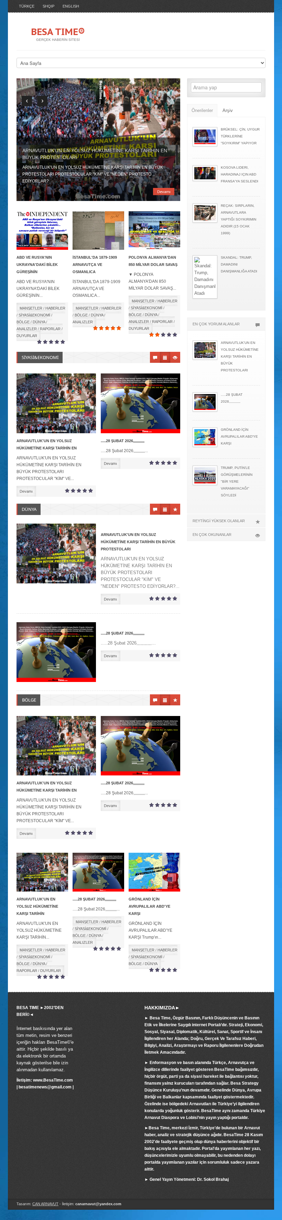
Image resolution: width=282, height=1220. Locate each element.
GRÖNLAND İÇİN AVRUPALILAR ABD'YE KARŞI (149, 906)
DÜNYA (39, 322)
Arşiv (228, 110)
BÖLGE (23, 322)
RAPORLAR (50, 329)
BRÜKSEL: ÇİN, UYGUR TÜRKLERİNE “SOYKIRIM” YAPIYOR (240, 136)
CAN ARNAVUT (45, 1204)
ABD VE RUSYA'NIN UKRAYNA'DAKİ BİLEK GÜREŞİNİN (37, 264)
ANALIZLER (27, 329)
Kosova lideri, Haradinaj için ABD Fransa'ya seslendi (239, 174)
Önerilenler (202, 110)
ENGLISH (71, 6)
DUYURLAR (27, 336)
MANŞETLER (31, 308)
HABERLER (55, 308)
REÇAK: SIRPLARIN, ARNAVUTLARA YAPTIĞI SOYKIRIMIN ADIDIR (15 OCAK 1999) (238, 219)
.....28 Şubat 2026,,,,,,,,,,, (122, 441)
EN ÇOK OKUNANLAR (212, 535)
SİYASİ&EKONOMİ (34, 315)
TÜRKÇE (26, 6)
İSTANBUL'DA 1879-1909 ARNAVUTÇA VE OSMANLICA (95, 264)
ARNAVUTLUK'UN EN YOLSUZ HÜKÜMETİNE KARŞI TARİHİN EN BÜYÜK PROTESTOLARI (138, 542)
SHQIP (48, 6)
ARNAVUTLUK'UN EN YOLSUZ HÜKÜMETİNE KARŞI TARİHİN (37, 906)
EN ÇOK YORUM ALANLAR (216, 324)
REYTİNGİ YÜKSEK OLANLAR (219, 521)
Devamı (164, 191)
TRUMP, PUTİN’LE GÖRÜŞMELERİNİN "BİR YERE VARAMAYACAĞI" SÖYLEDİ (236, 481)
